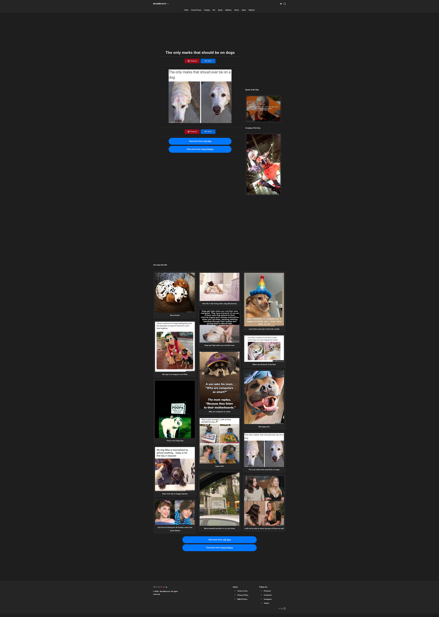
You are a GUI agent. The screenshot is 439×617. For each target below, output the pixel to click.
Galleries (228, 10)
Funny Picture (196, 10)
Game (244, 10)
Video (186, 10)
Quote (220, 10)
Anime (236, 10)
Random (252, 10)
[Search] (285, 4)
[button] (281, 4)
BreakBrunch (165, 591)
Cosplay (207, 10)
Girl (214, 10)
